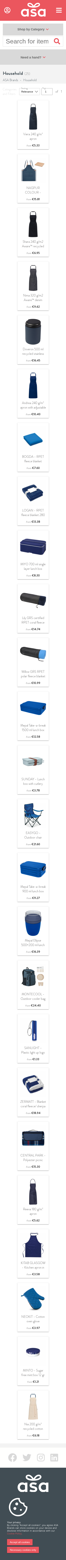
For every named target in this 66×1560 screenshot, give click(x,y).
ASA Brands (10, 80)
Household (30, 80)
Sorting (24, 88)
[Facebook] (12, 1457)
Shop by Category (31, 29)
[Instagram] (41, 1457)
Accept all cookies (20, 1542)
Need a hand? (31, 57)
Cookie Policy (14, 1533)
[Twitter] (27, 1457)
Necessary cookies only (23, 1549)
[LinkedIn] (54, 1457)
